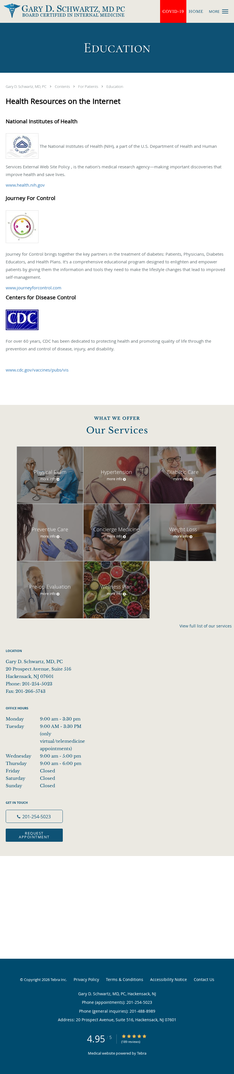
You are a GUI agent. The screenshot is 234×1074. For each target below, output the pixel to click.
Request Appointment (34, 835)
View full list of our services (205, 626)
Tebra (141, 1053)
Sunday (30, 785)
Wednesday (43, 756)
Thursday (43, 763)
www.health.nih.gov (25, 185)
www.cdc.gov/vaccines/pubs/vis (37, 370)
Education (114, 86)
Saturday (30, 778)
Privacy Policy (86, 979)
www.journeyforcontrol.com (33, 287)
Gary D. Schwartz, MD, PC (26, 86)
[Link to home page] (62, 11)
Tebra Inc (58, 979)
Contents (63, 86)
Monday (43, 719)
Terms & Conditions (124, 979)
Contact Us (204, 979)
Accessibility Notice (168, 979)
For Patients (88, 86)
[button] (225, 11)
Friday (30, 771)
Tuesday (47, 727)
